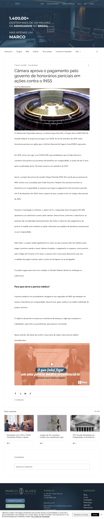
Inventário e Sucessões (64, 52)
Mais (77, 52)
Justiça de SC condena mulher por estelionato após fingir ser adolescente (52, 436)
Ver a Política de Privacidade (40, 516)
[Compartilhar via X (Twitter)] (20, 393)
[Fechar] (101, 514)
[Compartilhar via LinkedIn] (25, 393)
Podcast (36, 52)
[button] (97, 51)
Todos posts (8, 52)
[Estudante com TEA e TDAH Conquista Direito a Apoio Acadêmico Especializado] (19, 423)
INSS (27, 52)
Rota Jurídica (47, 52)
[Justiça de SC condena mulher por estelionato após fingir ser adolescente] (52, 423)
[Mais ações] (88, 65)
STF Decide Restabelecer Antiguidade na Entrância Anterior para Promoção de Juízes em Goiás (84, 436)
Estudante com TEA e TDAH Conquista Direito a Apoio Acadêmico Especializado (19, 436)
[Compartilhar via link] (30, 393)
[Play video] (52, 364)
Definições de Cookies (81, 515)
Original (19, 52)
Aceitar (95, 515)
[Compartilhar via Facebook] (15, 393)
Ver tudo (97, 411)
